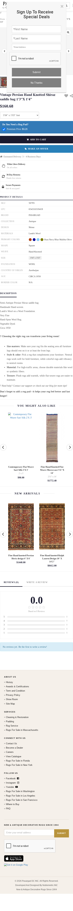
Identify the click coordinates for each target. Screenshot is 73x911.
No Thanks (36, 82)
